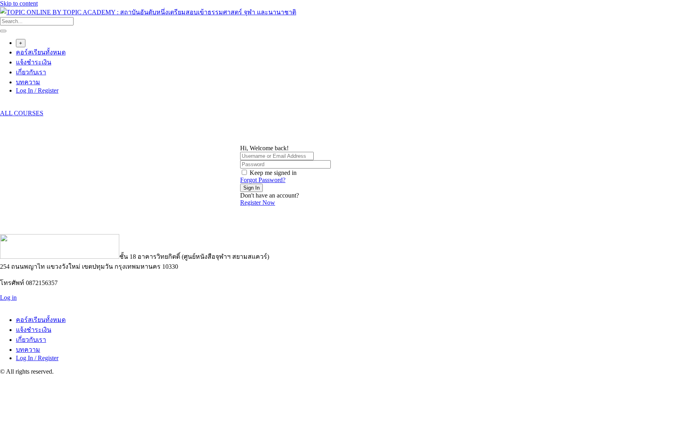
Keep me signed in (273, 172)
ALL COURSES (21, 113)
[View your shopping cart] (4, 106)
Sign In (251, 188)
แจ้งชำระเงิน (33, 62)
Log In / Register (37, 90)
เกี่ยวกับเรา (31, 72)
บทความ (28, 82)
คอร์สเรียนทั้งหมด (41, 52)
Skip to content (19, 3)
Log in (8, 297)
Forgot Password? (262, 179)
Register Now (257, 202)
